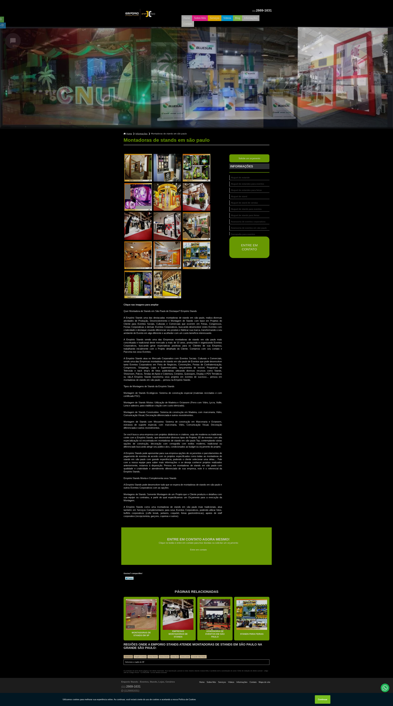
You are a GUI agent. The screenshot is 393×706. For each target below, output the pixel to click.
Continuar (322, 699)
